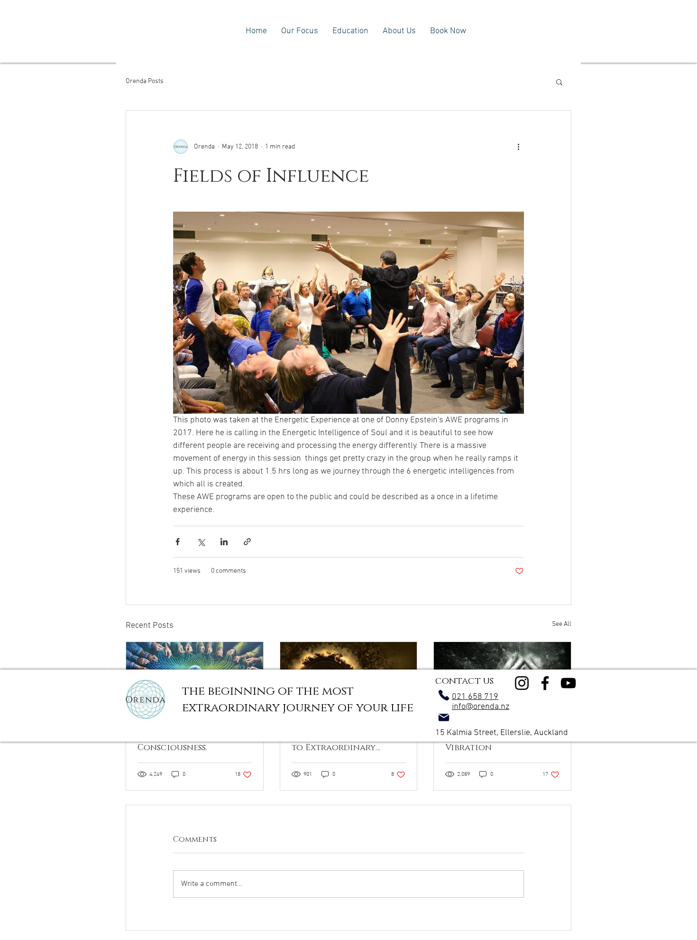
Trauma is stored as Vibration (490, 742)
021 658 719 (475, 697)
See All (561, 624)
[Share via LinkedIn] (224, 541)
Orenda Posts (145, 81)
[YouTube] (568, 683)
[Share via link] (247, 541)
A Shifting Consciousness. (172, 742)
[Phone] (444, 695)
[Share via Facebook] (177, 541)
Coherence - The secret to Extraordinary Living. (346, 742)
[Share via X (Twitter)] (200, 541)
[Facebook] (545, 683)
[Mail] (444, 717)
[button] (559, 81)
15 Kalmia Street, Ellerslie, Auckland (501, 733)
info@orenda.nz (480, 707)
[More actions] (518, 146)
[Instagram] (522, 683)
